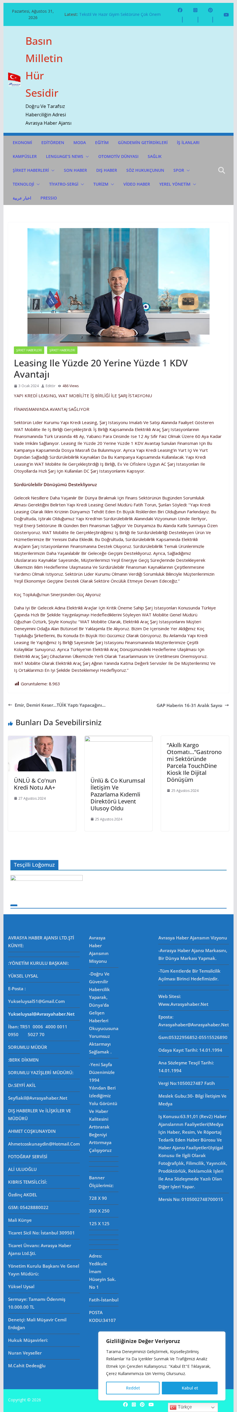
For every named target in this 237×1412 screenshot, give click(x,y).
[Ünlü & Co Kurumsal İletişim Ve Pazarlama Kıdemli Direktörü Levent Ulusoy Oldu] (118, 739)
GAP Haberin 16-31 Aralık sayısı (189, 705)
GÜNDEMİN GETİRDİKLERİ (143, 142)
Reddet (133, 1388)
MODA (79, 142)
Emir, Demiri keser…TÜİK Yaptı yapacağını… (60, 705)
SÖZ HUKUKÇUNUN (145, 170)
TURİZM (100, 184)
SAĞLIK (155, 156)
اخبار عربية (22, 198)
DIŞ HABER (106, 170)
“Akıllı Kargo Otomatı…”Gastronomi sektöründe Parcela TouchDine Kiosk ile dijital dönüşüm (194, 762)
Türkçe (184, 1406)
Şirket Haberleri (62, 350)
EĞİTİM (102, 142)
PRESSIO (48, 198)
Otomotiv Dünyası (118, 156)
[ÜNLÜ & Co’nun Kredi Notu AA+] (42, 739)
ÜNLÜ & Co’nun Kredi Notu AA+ (35, 784)
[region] (161, 1365)
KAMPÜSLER (25, 156)
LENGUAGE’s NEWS (64, 156)
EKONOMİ (22, 142)
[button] (86, 156)
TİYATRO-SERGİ (63, 184)
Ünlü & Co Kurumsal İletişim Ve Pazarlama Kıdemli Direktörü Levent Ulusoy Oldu (117, 794)
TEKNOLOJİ (23, 184)
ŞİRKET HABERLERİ (31, 170)
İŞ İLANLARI (188, 142)
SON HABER (75, 170)
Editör (50, 385)
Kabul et (190, 1388)
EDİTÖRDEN (52, 142)
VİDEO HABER (136, 184)
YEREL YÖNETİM (174, 184)
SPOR (178, 170)
